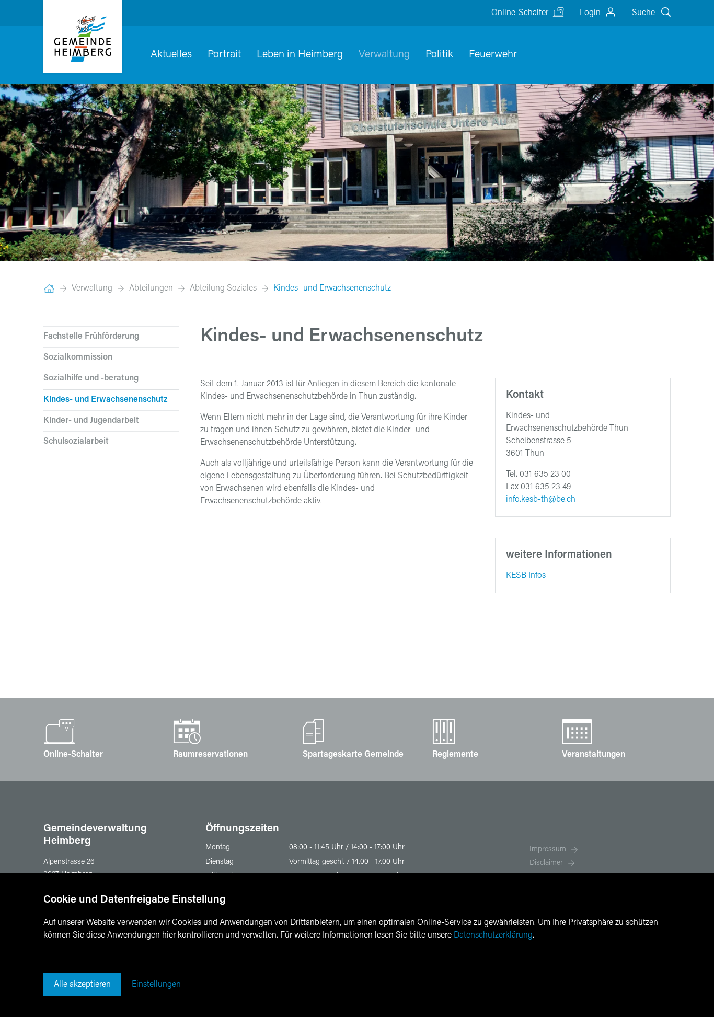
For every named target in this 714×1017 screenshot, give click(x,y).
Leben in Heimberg (300, 55)
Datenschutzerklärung (493, 935)
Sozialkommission (77, 357)
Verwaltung (384, 55)
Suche (643, 13)
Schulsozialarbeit (76, 441)
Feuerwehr (493, 55)
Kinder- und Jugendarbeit (91, 421)
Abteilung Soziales (223, 288)
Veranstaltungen (593, 754)
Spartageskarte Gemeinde (353, 754)
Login (590, 13)
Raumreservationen (210, 754)
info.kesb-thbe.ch (540, 499)
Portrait (224, 55)
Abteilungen (151, 288)
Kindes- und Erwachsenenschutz (332, 288)
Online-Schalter (519, 13)
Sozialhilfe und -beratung (91, 378)
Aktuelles (171, 55)
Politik (439, 55)
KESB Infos (526, 576)
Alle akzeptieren (82, 984)
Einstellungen (156, 984)
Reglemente (455, 754)
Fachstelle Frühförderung (91, 336)
